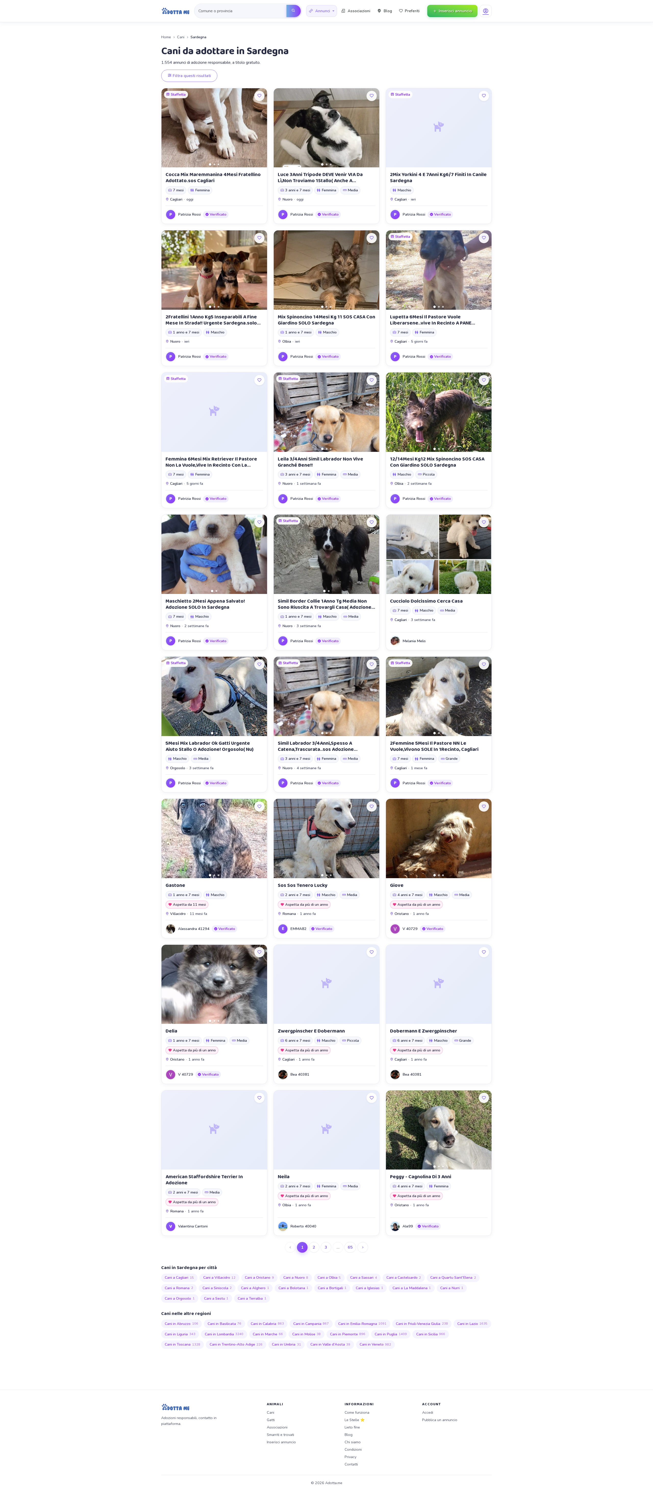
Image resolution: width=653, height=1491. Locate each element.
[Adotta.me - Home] (175, 11)
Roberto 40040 (303, 1226)
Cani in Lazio (472, 1323)
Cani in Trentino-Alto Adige (236, 1344)
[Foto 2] (214, 164)
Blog (349, 1434)
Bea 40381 (299, 1074)
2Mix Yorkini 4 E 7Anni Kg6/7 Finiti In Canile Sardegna (438, 177)
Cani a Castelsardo (403, 1277)
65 (350, 1247)
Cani (180, 37)
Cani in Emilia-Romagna (362, 1323)
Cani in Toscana (182, 1344)
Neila (284, 1177)
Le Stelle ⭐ (355, 1419)
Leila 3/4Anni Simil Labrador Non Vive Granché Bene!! (320, 462)
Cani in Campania (311, 1323)
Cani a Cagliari (179, 1277)
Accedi (427, 1412)
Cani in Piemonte (348, 1334)
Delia (171, 1031)
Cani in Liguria (180, 1334)
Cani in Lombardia (224, 1334)
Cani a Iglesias (369, 1287)
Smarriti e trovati (280, 1434)
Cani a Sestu (216, 1298)
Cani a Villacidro (219, 1277)
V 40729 (410, 928)
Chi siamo (353, 1442)
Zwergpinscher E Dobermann (311, 1031)
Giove (397, 885)
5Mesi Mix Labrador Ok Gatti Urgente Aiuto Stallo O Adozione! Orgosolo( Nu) (210, 746)
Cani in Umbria (286, 1344)
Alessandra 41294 (193, 928)
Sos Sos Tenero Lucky (303, 885)
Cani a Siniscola (217, 1287)
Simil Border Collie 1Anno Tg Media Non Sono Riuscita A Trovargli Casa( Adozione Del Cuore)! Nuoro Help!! (324, 607)
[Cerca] (293, 11)
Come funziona (357, 1412)
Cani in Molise (306, 1334)
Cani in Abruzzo (181, 1323)
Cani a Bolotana (294, 1287)
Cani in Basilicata (225, 1323)
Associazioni (277, 1427)
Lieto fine (352, 1427)
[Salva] (259, 96)
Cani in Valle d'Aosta (330, 1344)
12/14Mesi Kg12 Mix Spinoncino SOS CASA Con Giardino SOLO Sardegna (437, 462)
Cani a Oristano (259, 1277)
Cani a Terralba (252, 1298)
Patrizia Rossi (189, 214)
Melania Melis (414, 640)
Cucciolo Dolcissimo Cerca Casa (426, 601)
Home (166, 37)
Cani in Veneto (375, 1344)
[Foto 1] (210, 164)
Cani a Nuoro (295, 1277)
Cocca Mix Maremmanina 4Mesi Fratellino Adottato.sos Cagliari (213, 177)
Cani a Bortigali (332, 1287)
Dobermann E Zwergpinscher (423, 1031)
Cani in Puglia (391, 1334)
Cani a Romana (179, 1287)
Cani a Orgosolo (180, 1298)
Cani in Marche (268, 1334)
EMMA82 (298, 928)
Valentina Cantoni (193, 1226)
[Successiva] (362, 1247)
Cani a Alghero (255, 1287)
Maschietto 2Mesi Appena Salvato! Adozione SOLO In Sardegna (205, 604)
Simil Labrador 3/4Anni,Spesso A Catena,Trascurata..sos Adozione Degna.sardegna (316, 749)
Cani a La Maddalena (412, 1287)
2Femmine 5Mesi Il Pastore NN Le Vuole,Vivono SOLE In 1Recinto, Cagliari (434, 746)
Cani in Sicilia (430, 1334)
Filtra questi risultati (191, 76)
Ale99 (408, 1226)
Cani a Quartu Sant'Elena (453, 1277)
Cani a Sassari (363, 1277)
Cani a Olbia (329, 1277)
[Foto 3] (218, 164)
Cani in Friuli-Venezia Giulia (422, 1323)
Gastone (175, 885)
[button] (321, 11)
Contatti (351, 1464)
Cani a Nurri (451, 1287)
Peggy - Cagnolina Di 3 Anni (420, 1177)
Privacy (350, 1456)
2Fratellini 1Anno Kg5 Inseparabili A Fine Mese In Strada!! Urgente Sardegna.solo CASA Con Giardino (211, 323)
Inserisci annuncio (281, 1442)
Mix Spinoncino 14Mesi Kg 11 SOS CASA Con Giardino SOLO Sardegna (326, 320)
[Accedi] (486, 11)
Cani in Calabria (267, 1323)
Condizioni (353, 1449)
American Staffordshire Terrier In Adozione (204, 1180)
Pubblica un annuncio (439, 1419)
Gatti (271, 1419)
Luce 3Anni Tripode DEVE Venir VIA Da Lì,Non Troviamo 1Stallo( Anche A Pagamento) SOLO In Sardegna (320, 180)
